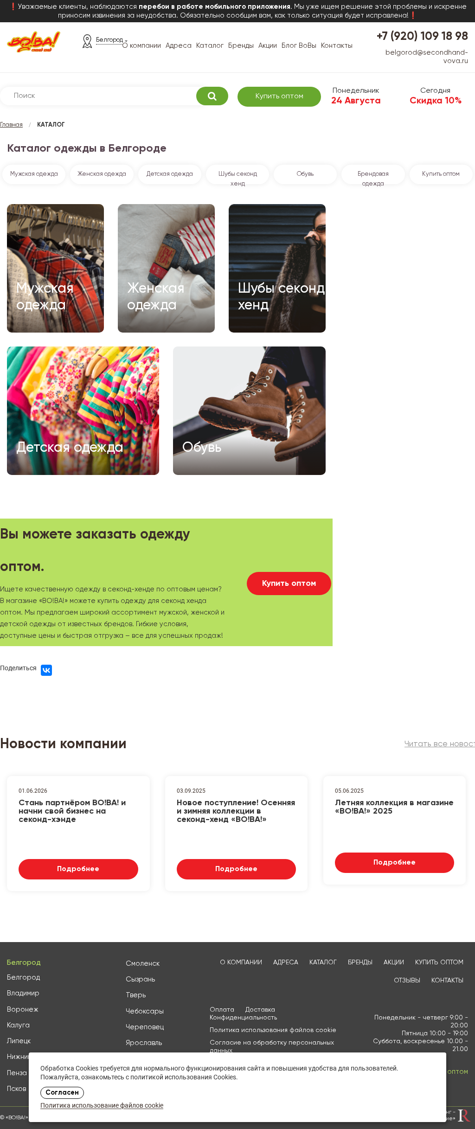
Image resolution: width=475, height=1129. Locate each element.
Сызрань (140, 979)
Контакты (337, 45)
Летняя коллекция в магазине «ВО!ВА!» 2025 (394, 807)
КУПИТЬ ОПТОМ (439, 962)
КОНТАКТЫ (447, 980)
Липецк (19, 1041)
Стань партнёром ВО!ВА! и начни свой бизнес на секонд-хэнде (72, 810)
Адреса (179, 45)
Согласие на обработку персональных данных (272, 1046)
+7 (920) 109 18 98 (422, 37)
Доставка (260, 1010)
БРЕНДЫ (360, 962)
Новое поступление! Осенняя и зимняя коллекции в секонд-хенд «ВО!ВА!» (236, 810)
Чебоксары (145, 1011)
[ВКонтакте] (46, 670)
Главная (11, 125)
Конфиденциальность (243, 1017)
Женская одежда (101, 174)
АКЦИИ (394, 962)
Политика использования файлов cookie (273, 1030)
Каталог (210, 45)
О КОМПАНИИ (241, 962)
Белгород (23, 977)
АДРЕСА (285, 962)
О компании (141, 45)
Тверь (136, 995)
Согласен (62, 1093)
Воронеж (23, 1009)
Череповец (145, 1027)
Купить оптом (279, 96)
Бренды (241, 45)
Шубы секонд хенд (237, 177)
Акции (267, 45)
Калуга (18, 1025)
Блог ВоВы (299, 45)
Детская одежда (170, 174)
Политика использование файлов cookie (101, 1106)
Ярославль (144, 1042)
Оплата (222, 1010)
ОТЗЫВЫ (407, 980)
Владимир (23, 993)
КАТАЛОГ (323, 962)
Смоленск (143, 963)
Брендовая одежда (373, 177)
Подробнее (78, 869)
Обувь (305, 174)
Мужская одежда (34, 174)
